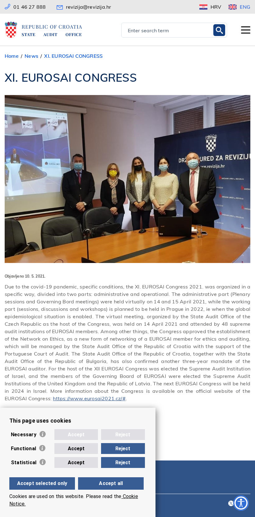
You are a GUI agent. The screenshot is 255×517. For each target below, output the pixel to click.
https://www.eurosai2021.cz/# (89, 398)
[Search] (219, 30)
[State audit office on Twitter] (231, 504)
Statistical (23, 462)
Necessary (23, 435)
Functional (23, 448)
